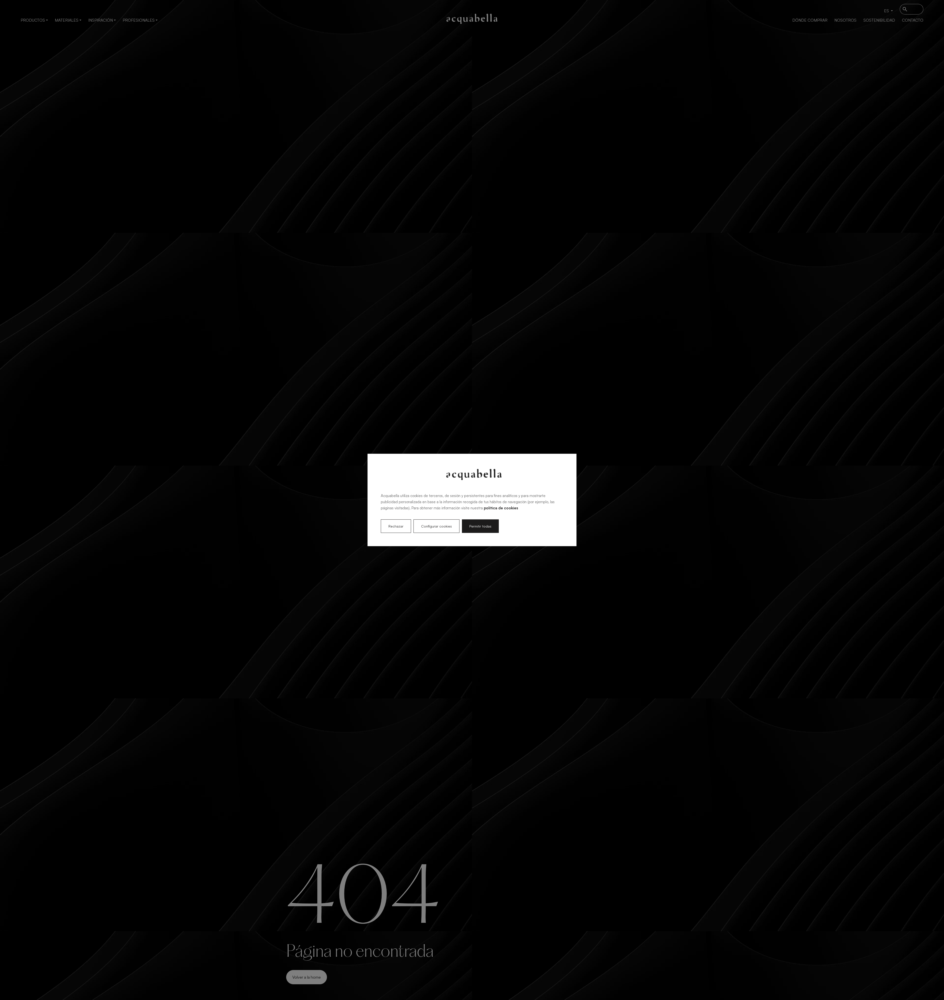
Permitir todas (480, 526)
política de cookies (501, 507)
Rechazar (395, 526)
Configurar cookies (436, 526)
